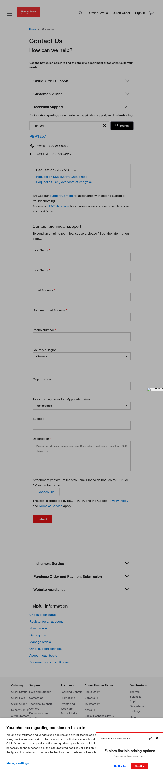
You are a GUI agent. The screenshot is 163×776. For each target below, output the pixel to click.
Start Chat (140, 765)
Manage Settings (17, 763)
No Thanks (120, 765)
